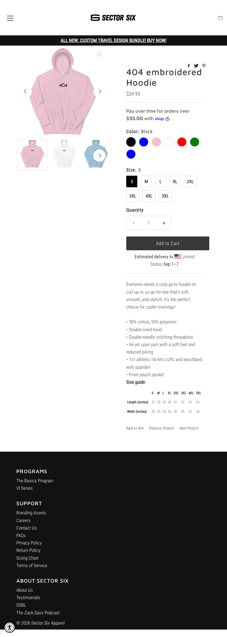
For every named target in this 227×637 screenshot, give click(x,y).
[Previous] (26, 91)
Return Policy (28, 550)
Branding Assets (31, 512)
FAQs (21, 535)
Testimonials (28, 597)
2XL (190, 181)
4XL (149, 196)
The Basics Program (34, 480)
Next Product (188, 428)
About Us (24, 590)
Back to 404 (135, 428)
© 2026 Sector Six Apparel (40, 623)
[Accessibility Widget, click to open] (9, 627)
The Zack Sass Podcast (38, 612)
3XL (132, 196)
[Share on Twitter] (197, 66)
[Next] (99, 91)
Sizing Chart (27, 558)
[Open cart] (220, 18)
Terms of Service (31, 565)
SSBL (21, 605)
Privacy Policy (29, 543)
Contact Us (26, 528)
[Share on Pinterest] (203, 66)
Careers (23, 520)
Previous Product (161, 428)
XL (175, 181)
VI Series (24, 488)
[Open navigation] (10, 18)
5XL (165, 196)
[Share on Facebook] (189, 66)
